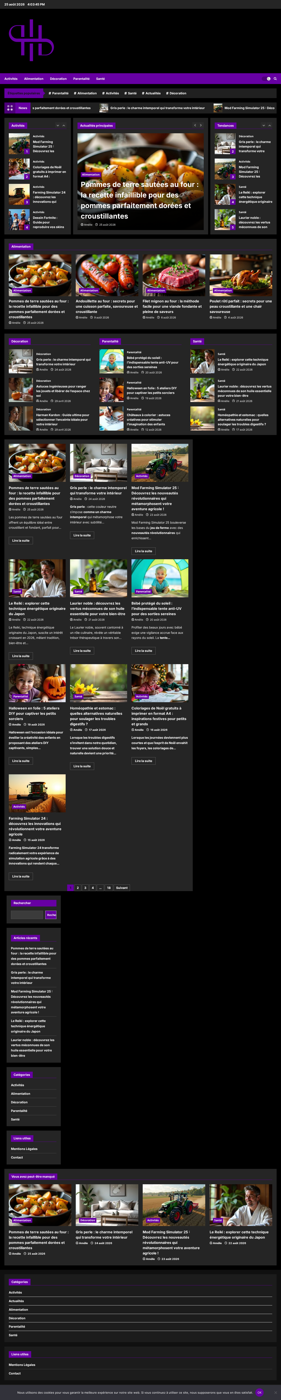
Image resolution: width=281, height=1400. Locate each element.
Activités (11, 78)
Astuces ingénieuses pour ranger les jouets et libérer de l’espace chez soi (21, 390)
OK (260, 1392)
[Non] (275, 1392)
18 (109, 888)
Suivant (122, 888)
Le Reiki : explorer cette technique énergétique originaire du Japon (225, 194)
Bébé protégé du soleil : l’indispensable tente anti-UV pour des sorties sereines (111, 361)
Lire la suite (22, 541)
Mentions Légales (24, 1149)
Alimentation (33, 78)
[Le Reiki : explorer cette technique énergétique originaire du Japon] (37, 578)
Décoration (58, 78)
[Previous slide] (58, 125)
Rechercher (22, 903)
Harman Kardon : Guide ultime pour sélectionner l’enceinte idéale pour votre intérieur (21, 418)
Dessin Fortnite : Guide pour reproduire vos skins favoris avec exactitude (19, 194)
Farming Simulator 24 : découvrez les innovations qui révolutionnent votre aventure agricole (19, 169)
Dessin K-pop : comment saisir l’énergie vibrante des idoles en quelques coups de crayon (19, 219)
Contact (17, 1157)
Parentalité (81, 78)
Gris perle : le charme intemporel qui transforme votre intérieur (100, 108)
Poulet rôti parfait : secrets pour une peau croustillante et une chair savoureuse (241, 306)
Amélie (88, 224)
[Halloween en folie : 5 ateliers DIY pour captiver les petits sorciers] (37, 683)
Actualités (153, 93)
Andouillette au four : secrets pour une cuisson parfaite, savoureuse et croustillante (107, 306)
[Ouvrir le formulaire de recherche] (275, 78)
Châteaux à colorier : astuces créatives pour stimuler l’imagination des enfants (111, 418)
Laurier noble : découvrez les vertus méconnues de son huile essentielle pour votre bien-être (225, 219)
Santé (100, 78)
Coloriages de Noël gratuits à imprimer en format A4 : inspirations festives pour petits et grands (19, 143)
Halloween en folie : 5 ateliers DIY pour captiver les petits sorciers (111, 390)
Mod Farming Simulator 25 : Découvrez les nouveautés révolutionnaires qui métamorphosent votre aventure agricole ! (225, 169)
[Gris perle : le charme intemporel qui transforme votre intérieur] (140, 181)
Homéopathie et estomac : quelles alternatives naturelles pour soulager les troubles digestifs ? (202, 418)
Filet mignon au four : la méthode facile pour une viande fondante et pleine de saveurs (172, 306)
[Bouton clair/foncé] (266, 78)
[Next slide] (64, 125)
